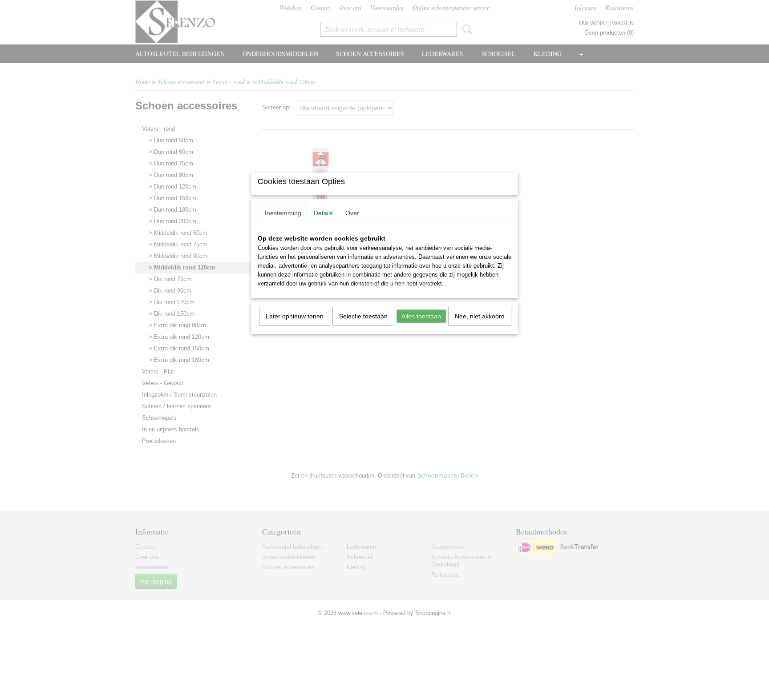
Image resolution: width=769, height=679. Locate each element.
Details (323, 213)
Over (352, 213)
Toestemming (282, 213)
